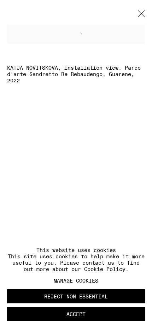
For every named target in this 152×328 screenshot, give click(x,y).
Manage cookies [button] (76, 281)
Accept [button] (76, 314)
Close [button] (139, 16)
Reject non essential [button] (76, 296)
